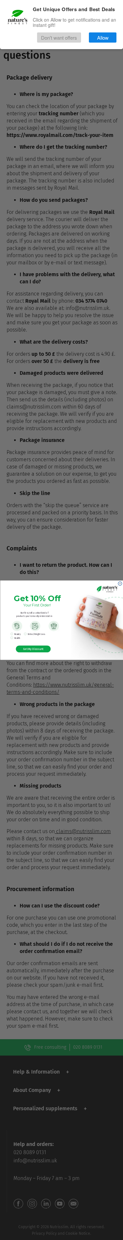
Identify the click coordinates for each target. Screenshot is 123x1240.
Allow (103, 37)
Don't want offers (59, 37)
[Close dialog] (120, 583)
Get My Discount (33, 649)
